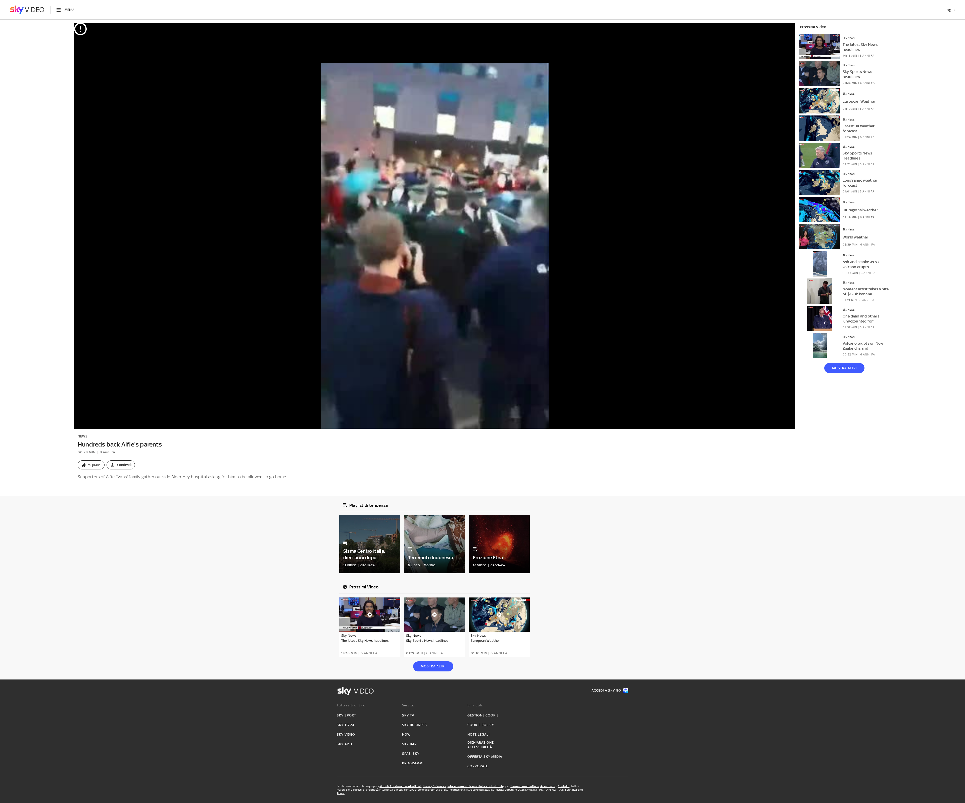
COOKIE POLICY (480, 725)
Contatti (564, 786)
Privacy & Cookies (434, 786)
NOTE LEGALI (478, 734)
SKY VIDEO (346, 734)
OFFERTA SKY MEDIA (484, 756)
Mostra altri (844, 368)
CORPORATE (477, 766)
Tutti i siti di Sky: (351, 705)
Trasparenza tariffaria (524, 786)
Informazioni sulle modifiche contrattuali (475, 786)
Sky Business (414, 725)
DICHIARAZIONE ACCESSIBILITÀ (480, 745)
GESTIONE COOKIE (483, 715)
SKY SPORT (346, 715)
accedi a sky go (606, 690)
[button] (91, 464)
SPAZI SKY (410, 753)
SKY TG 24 (345, 725)
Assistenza (547, 786)
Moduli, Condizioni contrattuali (400, 786)
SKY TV (408, 715)
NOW (406, 734)
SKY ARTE (345, 744)
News (83, 436)
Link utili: (475, 705)
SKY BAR (409, 744)
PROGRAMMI (412, 763)
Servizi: (408, 705)
